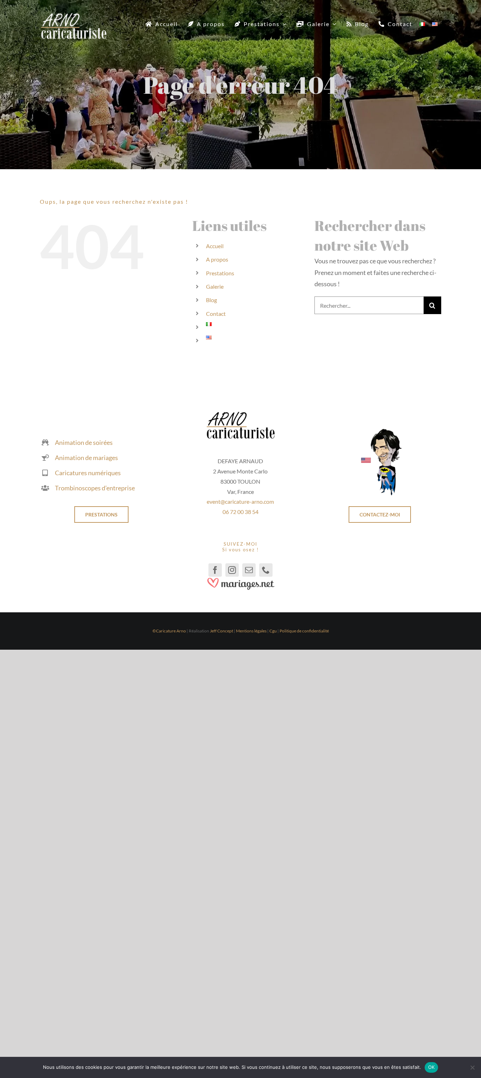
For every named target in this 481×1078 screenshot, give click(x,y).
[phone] (266, 570)
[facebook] (215, 570)
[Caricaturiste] (73, 16)
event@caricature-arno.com (240, 501)
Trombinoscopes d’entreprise (95, 488)
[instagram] (232, 570)
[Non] (472, 1067)
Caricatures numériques (88, 473)
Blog (211, 299)
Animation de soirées (84, 442)
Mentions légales (251, 630)
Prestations (220, 273)
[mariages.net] (240, 580)
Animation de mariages (86, 457)
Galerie (215, 286)
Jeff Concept (221, 630)
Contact (216, 313)
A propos (217, 259)
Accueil (215, 246)
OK (431, 1067)
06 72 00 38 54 (240, 511)
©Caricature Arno (169, 630)
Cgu (273, 630)
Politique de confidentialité (304, 630)
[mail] (249, 570)
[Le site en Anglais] (379, 431)
